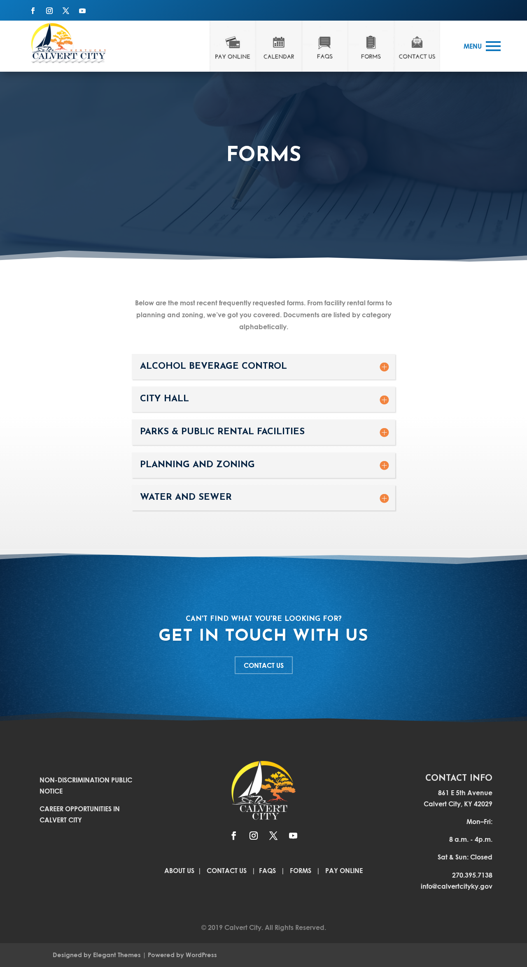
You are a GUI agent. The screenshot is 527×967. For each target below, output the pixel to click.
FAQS (267, 870)
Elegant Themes (117, 954)
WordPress (201, 954)
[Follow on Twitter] (65, 10)
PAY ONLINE (344, 870)
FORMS (300, 870)
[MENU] (493, 46)
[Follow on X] (273, 835)
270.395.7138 (472, 875)
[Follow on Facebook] (33, 10)
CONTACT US (264, 665)
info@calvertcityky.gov (456, 886)
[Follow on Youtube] (82, 10)
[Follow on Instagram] (49, 10)
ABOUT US (180, 870)
